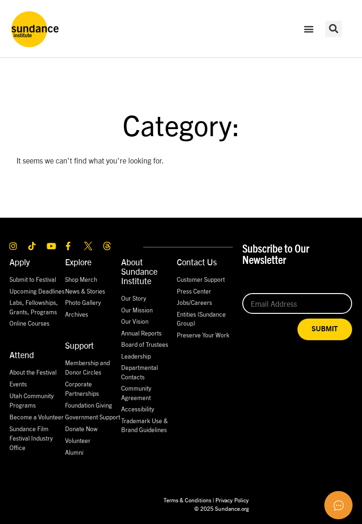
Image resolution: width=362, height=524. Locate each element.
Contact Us (197, 261)
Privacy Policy (232, 499)
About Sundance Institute (139, 271)
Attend (21, 354)
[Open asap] (338, 505)
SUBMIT (325, 329)
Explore (78, 261)
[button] (309, 29)
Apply (19, 261)
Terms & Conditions (187, 499)
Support (79, 345)
